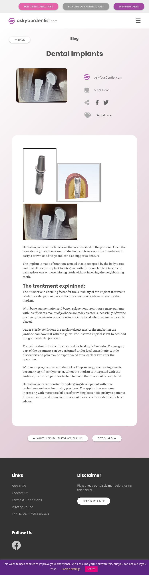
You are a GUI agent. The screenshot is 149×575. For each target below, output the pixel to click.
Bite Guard (106, 438)
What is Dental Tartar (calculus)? (58, 438)
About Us (19, 486)
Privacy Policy (22, 507)
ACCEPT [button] (91, 569)
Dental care (104, 115)
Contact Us (20, 493)
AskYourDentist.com (108, 77)
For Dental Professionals (30, 514)
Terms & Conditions (27, 500)
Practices (38, 6)
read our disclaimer (100, 486)
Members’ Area (129, 6)
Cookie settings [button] (70, 569)
